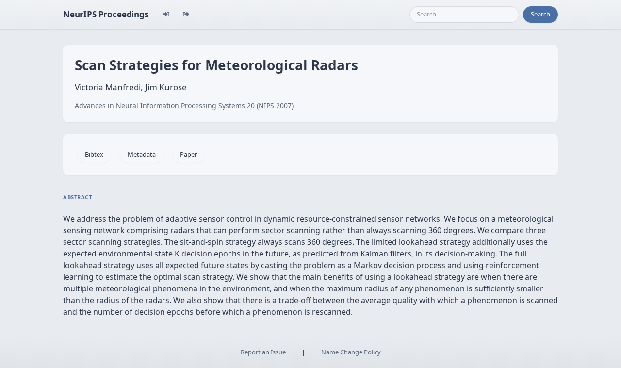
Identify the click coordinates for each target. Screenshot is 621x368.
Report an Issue (263, 352)
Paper (188, 154)
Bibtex (94, 154)
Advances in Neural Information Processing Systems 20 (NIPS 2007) (184, 105)
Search (540, 14)
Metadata (142, 154)
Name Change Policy (351, 352)
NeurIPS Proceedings (105, 14)
